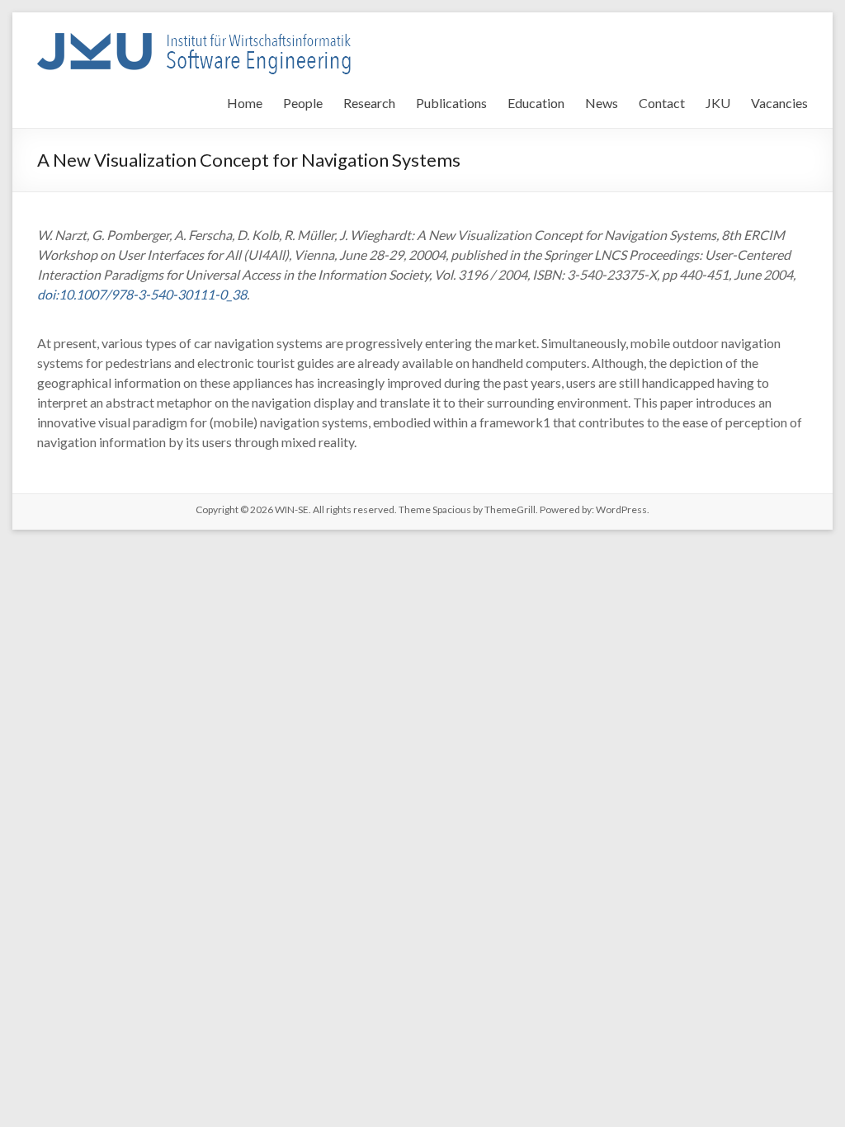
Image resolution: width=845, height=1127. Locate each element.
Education (535, 103)
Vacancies (779, 103)
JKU (718, 103)
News (601, 103)
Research (369, 103)
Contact (662, 103)
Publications (451, 103)
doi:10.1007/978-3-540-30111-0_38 (142, 294)
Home (244, 103)
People (303, 103)
